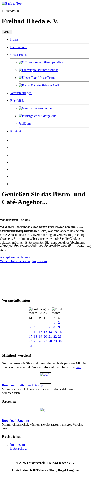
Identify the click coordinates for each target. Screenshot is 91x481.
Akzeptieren (8, 257)
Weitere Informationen (15, 261)
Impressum (39, 261)
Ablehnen (23, 257)
